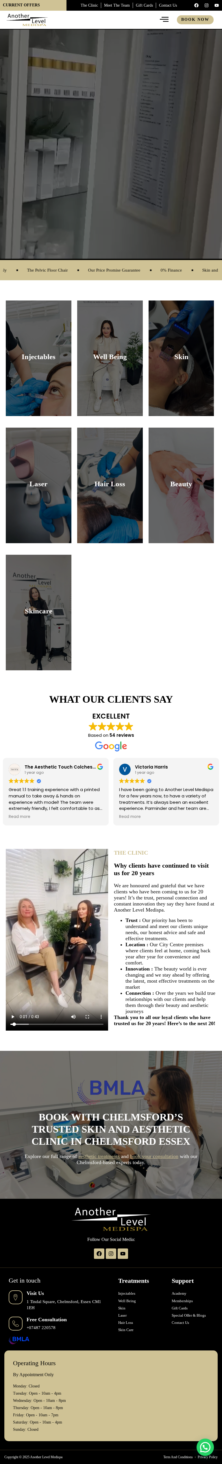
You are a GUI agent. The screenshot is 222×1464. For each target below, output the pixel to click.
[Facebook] (196, 5)
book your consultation (154, 1156)
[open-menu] (164, 20)
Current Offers (21, 5)
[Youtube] (216, 5)
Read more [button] (19, 816)
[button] (205, 1447)
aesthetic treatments (99, 1156)
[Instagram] (206, 5)
